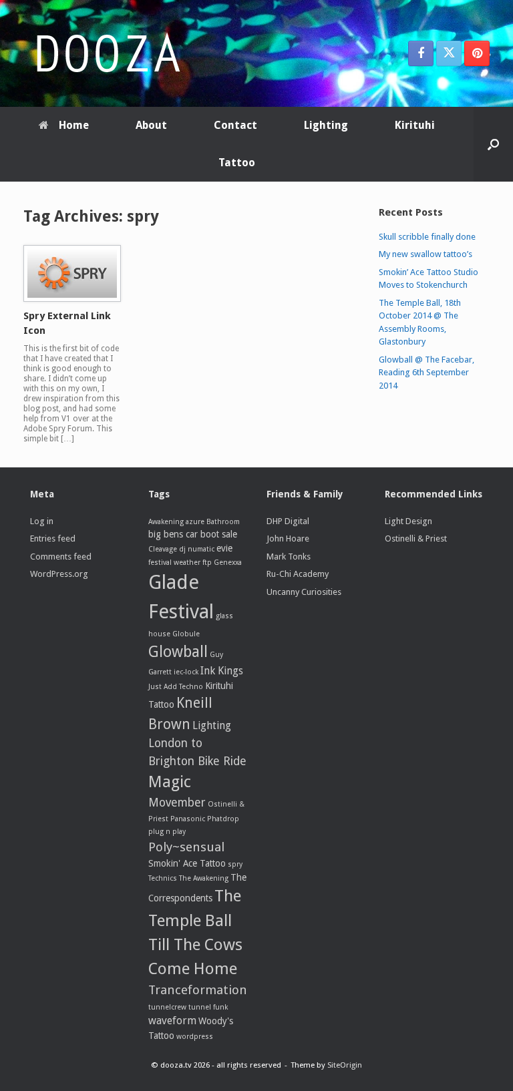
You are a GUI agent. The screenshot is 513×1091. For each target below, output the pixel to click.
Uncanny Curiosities (304, 592)
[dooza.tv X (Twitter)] (449, 53)
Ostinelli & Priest (416, 538)
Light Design (408, 521)
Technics (162, 878)
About (151, 125)
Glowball (178, 651)
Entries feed (52, 538)
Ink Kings (221, 670)
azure (195, 521)
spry (235, 864)
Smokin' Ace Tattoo (187, 863)
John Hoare (288, 538)
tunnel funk (208, 1007)
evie (224, 548)
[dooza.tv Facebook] (421, 53)
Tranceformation (197, 990)
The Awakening (203, 878)
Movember (177, 802)
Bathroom (223, 521)
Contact (235, 125)
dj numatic (196, 549)
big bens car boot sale (192, 534)
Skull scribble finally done (427, 237)
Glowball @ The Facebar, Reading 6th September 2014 (426, 373)
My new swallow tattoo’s (425, 254)
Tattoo (236, 162)
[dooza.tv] (106, 53)
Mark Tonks (289, 557)
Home (74, 125)
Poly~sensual (186, 847)
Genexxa (228, 562)
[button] (493, 144)
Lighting (326, 125)
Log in (41, 521)
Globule (186, 634)
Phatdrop (223, 819)
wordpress (194, 1036)
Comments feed (61, 557)
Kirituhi (415, 125)
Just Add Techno (175, 686)
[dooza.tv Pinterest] (477, 53)
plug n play (167, 831)
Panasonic (187, 819)
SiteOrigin (344, 1065)
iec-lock (186, 672)
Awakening (166, 521)
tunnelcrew (167, 1007)
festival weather (174, 562)
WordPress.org (59, 574)
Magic (169, 782)
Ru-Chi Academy (298, 574)
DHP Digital (288, 521)
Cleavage (162, 549)
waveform (172, 1020)
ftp (207, 562)
